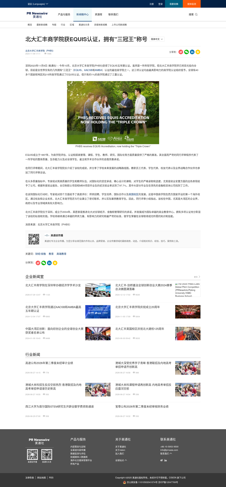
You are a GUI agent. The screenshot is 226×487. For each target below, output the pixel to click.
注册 (151, 3)
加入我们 (119, 453)
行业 (63, 24)
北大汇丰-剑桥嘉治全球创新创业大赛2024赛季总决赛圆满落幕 (143, 287)
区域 (72, 24)
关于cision (120, 449)
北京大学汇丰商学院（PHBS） (40, 50)
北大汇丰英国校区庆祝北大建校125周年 (139, 329)
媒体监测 (191, 3)
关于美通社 (123, 439)
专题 (54, 24)
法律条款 (29, 477)
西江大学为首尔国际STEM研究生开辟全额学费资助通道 (59, 406)
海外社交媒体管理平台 (81, 460)
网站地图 (41, 477)
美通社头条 (84, 24)
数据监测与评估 (77, 453)
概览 (30, 24)
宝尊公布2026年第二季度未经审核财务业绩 (142, 406)
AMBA (98, 70)
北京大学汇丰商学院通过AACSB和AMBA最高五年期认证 (53, 309)
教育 (51, 253)
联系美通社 (168, 439)
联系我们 (113, 14)
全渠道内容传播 (77, 449)
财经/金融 (40, 253)
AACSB (88, 70)
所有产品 (74, 463)
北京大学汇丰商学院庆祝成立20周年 (137, 307)
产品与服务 (64, 14)
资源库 (98, 14)
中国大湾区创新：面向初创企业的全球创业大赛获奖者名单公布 (54, 330)
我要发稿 (174, 3)
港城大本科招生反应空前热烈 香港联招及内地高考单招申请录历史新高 (53, 386)
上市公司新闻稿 (119, 24)
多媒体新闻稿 (100, 24)
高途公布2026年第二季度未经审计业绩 (49, 363)
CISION (172, 477)
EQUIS (78, 70)
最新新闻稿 (42, 24)
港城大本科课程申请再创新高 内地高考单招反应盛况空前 (143, 386)
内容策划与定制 (77, 446)
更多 (196, 277)
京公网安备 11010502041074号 (142, 482)
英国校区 (134, 194)
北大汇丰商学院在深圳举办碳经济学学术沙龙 (53, 285)
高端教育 (61, 253)
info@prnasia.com (169, 449)
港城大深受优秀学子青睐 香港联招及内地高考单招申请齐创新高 (143, 365)
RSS (51, 477)
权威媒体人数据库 (79, 456)
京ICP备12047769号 (168, 482)
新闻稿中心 (82, 14)
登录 (160, 3)
